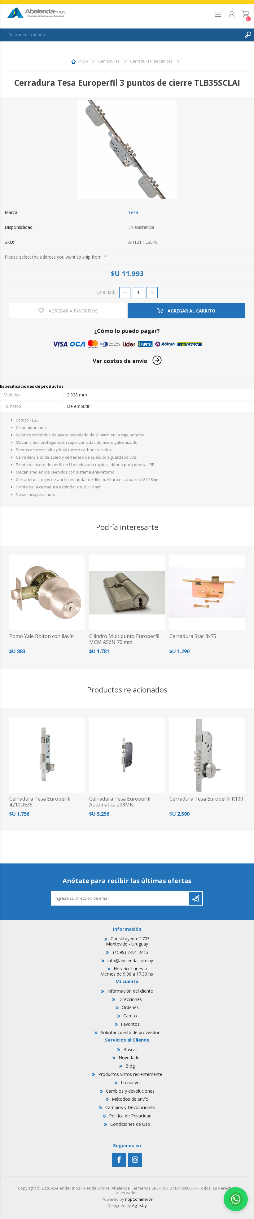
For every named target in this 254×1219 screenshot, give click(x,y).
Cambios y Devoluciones (130, 1107)
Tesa (133, 212)
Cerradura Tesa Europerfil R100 (206, 799)
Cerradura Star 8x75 (192, 636)
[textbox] (120, 34)
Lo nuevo (130, 1083)
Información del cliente (130, 991)
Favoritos (130, 1024)
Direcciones (130, 999)
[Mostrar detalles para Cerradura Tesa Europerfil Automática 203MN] (126, 755)
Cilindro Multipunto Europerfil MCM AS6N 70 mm (124, 639)
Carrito (245, 16)
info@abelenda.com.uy (130, 960)
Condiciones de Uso (130, 1124)
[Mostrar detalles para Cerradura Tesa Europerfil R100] (207, 755)
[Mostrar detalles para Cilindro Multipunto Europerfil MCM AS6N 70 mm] (126, 592)
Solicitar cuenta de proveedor (130, 1032)
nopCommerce (139, 1199)
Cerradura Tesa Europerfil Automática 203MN (119, 802)
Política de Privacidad (130, 1116)
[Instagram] (135, 1160)
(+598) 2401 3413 (130, 952)
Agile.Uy (139, 1205)
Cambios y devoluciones (130, 1091)
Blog (130, 1066)
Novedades (130, 1057)
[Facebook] (119, 1160)
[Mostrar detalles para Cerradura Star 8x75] (207, 592)
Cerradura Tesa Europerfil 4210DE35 (39, 802)
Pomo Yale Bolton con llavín (41, 636)
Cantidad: (105, 292)
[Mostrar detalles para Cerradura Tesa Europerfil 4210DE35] (47, 755)
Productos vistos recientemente (130, 1074)
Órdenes (130, 1007)
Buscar (130, 1049)
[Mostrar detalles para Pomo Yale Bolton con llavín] (47, 592)
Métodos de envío (130, 1099)
